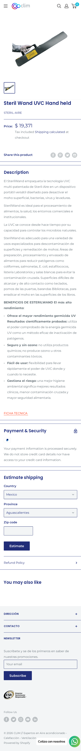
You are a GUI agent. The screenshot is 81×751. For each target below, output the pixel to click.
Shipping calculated (50, 132)
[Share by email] (74, 155)
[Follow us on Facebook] (6, 719)
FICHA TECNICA (16, 413)
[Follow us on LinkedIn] (35, 719)
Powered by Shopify (17, 743)
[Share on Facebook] (53, 155)
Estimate (16, 546)
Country (10, 486)
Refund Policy (14, 563)
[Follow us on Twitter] (13, 719)
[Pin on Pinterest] (60, 155)
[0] (74, 6)
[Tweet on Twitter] (67, 155)
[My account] (66, 6)
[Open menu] (6, 6)
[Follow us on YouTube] (28, 719)
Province (11, 504)
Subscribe (17, 676)
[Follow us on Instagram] (20, 719)
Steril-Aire (13, 112)
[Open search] (59, 6)
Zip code (10, 522)
